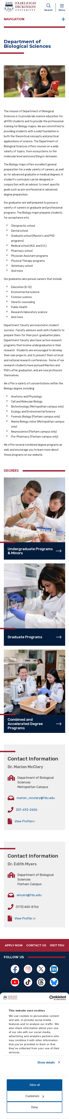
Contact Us (36, 945)
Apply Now (14, 945)
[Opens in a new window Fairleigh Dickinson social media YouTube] (15, 982)
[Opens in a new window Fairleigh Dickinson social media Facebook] (15, 969)
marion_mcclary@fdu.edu (36, 798)
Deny (34, 1107)
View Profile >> (25, 918)
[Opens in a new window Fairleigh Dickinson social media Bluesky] (54, 982)
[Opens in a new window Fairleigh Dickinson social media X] (41, 969)
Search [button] (48, 10)
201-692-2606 (26, 810)
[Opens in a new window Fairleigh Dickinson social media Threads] (41, 982)
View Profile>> (25, 821)
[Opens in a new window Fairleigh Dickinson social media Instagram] (28, 969)
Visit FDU (57, 945)
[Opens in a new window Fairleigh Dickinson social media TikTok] (28, 982)
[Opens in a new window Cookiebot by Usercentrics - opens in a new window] (50, 997)
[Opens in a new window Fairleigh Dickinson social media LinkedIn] (54, 969)
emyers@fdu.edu (29, 895)
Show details (46, 1062)
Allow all (35, 1084)
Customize (32, 1096)
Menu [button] (62, 10)
